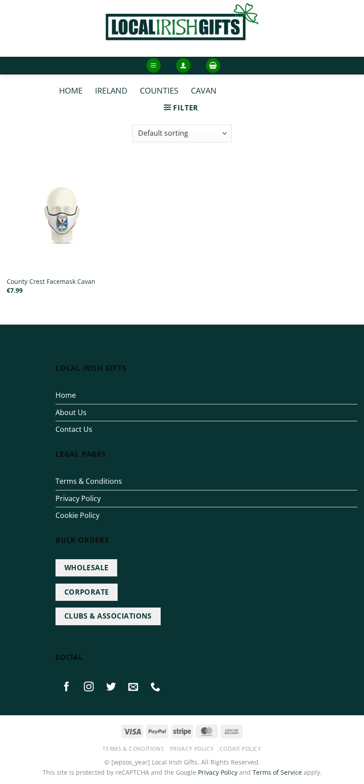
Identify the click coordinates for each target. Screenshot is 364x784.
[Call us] (156, 686)
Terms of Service (277, 772)
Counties (159, 90)
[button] (153, 65)
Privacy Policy (78, 498)
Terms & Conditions (88, 481)
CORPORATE (86, 592)
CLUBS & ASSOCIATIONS (108, 616)
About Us (71, 412)
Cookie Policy (77, 515)
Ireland (111, 90)
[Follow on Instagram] (89, 686)
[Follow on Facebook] (66, 686)
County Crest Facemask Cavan (51, 282)
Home (71, 90)
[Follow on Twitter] (111, 686)
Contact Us (73, 429)
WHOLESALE (86, 567)
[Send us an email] (133, 686)
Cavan (204, 90)
